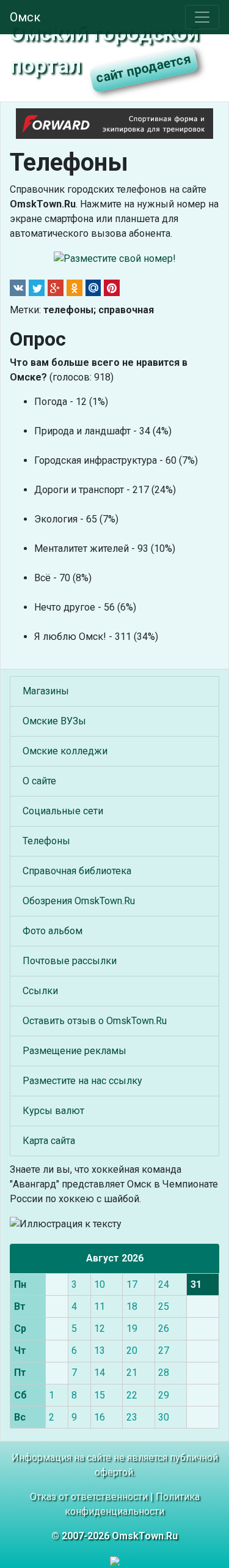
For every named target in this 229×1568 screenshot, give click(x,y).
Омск (25, 17)
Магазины (46, 691)
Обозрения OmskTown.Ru (79, 901)
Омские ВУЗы (54, 721)
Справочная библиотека (77, 871)
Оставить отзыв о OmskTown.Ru (95, 1021)
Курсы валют (53, 1111)
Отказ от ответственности (89, 1497)
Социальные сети (63, 811)
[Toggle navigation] (202, 17)
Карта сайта (49, 1140)
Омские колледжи (65, 751)
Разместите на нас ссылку (82, 1081)
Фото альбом (52, 931)
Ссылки (40, 991)
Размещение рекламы (74, 1051)
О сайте (39, 781)
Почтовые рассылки (70, 961)
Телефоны (46, 841)
